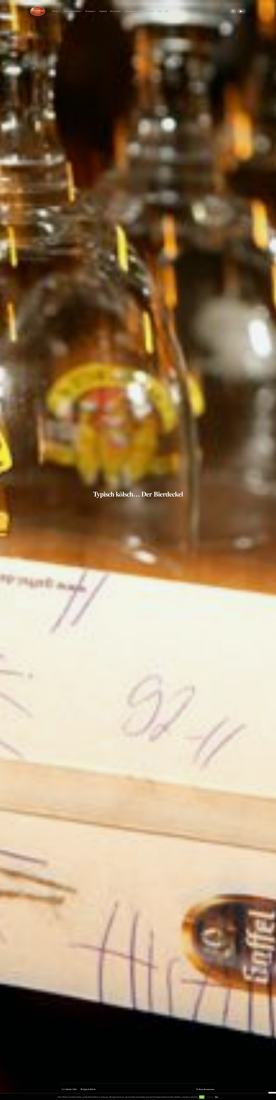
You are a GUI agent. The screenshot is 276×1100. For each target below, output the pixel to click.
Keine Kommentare (207, 1089)
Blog (160, 11)
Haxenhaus (37, 11)
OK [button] (202, 1097)
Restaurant (89, 11)
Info (216, 1097)
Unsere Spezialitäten (72, 11)
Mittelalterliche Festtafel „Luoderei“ (140, 11)
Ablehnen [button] (210, 1097)
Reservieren (115, 11)
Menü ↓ (55, 11)
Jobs (167, 11)
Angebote (103, 11)
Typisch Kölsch (89, 1089)
